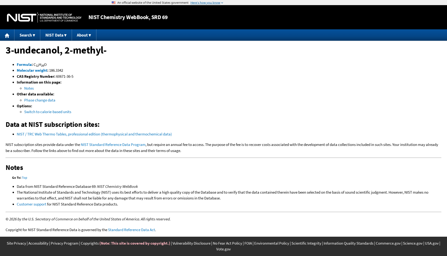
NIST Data (54, 35)
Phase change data (39, 100)
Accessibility (38, 243)
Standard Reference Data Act (131, 229)
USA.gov (432, 243)
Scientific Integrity (306, 243)
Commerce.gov (388, 243)
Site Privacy (16, 243)
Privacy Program (64, 243)
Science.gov (413, 243)
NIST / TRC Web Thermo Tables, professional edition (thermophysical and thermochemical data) (94, 134)
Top (24, 177)
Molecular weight (32, 70)
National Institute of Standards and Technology (44, 17)
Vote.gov (223, 249)
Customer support (31, 204)
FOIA (248, 243)
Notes (29, 88)
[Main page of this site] (7, 35)
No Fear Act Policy (227, 243)
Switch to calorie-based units (47, 111)
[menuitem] (7, 35)
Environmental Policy (271, 243)
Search (26, 35)
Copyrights (90, 243)
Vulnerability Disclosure (191, 243)
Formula (24, 64)
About (82, 35)
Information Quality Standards (348, 243)
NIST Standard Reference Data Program (113, 144)
